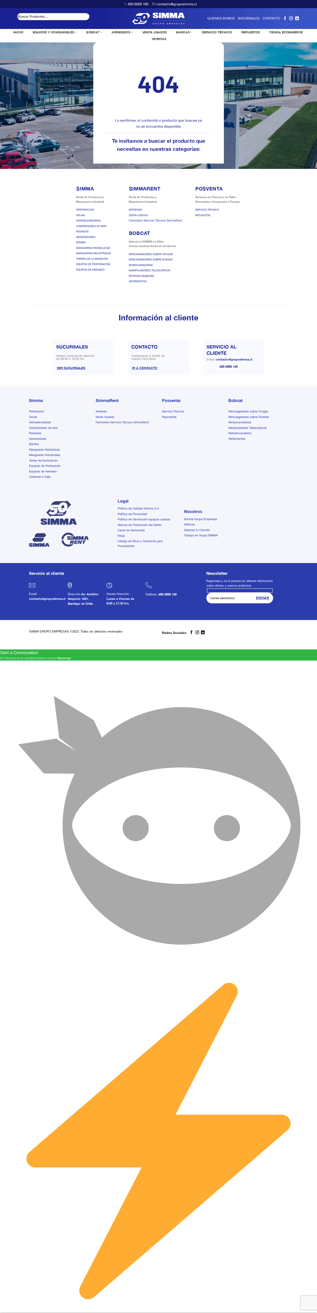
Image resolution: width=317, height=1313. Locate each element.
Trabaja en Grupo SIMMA (201, 535)
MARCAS (183, 32)
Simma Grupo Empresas (200, 519)
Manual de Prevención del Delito (139, 525)
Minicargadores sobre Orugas (151, 254)
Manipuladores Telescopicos (149, 270)
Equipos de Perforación (93, 264)
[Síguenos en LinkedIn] (297, 18)
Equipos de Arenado (90, 269)
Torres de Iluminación (92, 258)
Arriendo (135, 209)
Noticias (189, 524)
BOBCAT (92, 32)
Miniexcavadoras (141, 265)
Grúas (80, 215)
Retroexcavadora (141, 276)
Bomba (81, 242)
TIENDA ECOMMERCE (286, 32)
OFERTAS (159, 39)
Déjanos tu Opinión (197, 530)
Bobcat (235, 400)
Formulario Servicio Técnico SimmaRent (155, 220)
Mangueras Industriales (93, 253)
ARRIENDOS (121, 32)
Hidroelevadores (88, 220)
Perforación (85, 209)
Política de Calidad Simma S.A (138, 508)
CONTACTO (271, 18)
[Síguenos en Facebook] (285, 18)
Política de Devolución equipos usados (144, 519)
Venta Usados (138, 215)
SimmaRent (107, 400)
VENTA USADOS (154, 32)
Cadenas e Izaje (40, 476)
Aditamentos (137, 281)
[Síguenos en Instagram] (291, 18)
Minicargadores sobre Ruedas (151, 259)
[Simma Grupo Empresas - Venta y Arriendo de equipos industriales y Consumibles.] (159, 18)
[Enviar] (93, 16)
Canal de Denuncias (131, 530)
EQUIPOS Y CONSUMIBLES (53, 32)
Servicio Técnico (207, 209)
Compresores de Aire (91, 226)
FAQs (121, 536)
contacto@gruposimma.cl (177, 4)
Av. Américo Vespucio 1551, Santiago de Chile (83, 598)
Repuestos (202, 215)
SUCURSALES (248, 18)
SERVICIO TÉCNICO (217, 32)
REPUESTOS (250, 32)
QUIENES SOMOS (221, 18)
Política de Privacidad (132, 514)
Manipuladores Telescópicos (247, 428)
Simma (36, 400)
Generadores (85, 237)
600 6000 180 (138, 4)
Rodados (82, 231)
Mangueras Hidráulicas (93, 248)
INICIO (18, 32)
